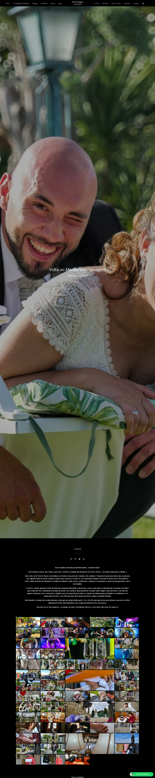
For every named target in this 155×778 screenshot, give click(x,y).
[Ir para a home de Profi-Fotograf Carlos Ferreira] (77, 3)
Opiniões (127, 3)
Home (8, 3)
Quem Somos (116, 3)
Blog (60, 3)
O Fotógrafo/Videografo (21, 3)
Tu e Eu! (96, 3)
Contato (136, 3)
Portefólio (44, 3)
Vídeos (53, 3)
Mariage (35, 3)
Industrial (105, 3)
